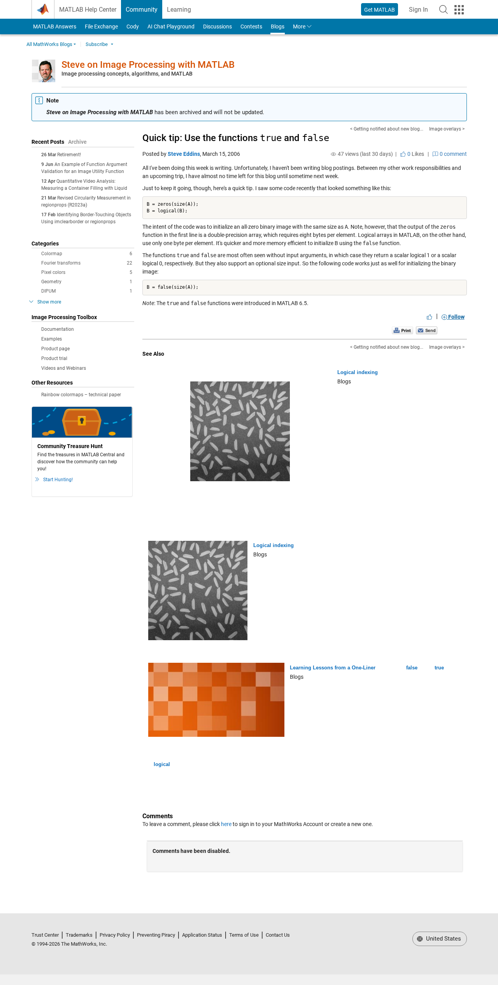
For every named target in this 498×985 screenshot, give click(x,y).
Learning (179, 9)
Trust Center (45, 935)
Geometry (86, 281)
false (411, 668)
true (439, 668)
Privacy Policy (115, 935)
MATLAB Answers (54, 26)
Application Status (202, 935)
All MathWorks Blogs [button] (49, 44)
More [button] (299, 26)
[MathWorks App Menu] (459, 9)
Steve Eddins (184, 154)
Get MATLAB (379, 10)
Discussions (217, 26)
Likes (415, 154)
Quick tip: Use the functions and (235, 137)
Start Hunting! (58, 479)
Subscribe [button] (97, 44)
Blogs (277, 26)
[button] (443, 9)
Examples (51, 339)
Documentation (57, 329)
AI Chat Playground (171, 26)
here (226, 824)
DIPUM (86, 291)
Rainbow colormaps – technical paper (81, 394)
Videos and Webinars (63, 368)
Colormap (86, 253)
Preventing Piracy (156, 935)
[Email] (426, 330)
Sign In (421, 12)
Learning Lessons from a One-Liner (332, 668)
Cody (132, 26)
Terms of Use (244, 935)
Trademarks (79, 935)
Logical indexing (357, 372)
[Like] (429, 317)
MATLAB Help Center (87, 9)
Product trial (54, 358)
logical (162, 764)
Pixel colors (86, 272)
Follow (456, 317)
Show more (49, 302)
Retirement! (69, 154)
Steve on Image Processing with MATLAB (148, 64)
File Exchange (101, 26)
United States (442, 938)
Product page (55, 348)
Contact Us (278, 935)
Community (142, 9)
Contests (251, 26)
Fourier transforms (86, 263)
